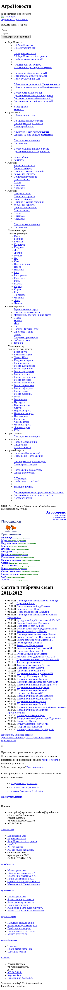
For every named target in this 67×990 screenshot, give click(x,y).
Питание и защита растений (29, 171)
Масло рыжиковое (24, 385)
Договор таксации (23, 498)
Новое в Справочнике (25, 442)
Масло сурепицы (23, 393)
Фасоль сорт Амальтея (28, 662)
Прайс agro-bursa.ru (24, 126)
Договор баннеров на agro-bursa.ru (32, 151)
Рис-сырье (19, 278)
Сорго (17, 289)
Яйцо (17, 300)
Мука (17, 396)
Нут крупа (19, 402)
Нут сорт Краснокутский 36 (32, 676)
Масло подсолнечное (25, 377)
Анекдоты (19, 188)
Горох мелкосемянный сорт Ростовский (38, 659)
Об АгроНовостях (23, 45)
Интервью (19, 185)
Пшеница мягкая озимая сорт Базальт (36, 634)
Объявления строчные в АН (37, 84)
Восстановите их (35, 767)
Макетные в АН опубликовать (23, 884)
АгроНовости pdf (27, 64)
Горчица (18, 238)
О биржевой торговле (25, 176)
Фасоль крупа (21, 421)
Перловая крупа (22, 410)
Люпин (18, 252)
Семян (17, 334)
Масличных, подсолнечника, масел (32, 315)
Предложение (28, 470)
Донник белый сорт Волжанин (33, 623)
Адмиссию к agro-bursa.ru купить (25, 907)
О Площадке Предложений (28, 456)
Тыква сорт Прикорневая (30, 645)
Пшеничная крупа (24, 413)
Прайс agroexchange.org (26, 481)
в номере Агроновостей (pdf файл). (27, 791)
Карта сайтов (21, 106)
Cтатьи (17, 182)
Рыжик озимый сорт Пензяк (32, 631)
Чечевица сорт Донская (29, 642)
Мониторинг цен (16, 835)
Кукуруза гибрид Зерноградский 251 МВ (38, 620)
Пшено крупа (21, 416)
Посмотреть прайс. (11, 796)
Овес (16, 261)
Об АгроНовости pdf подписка (30, 56)
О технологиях (22, 179)
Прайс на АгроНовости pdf (28, 59)
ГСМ (16, 430)
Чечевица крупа (22, 424)
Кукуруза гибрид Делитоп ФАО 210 (36, 656)
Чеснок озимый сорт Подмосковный (36, 637)
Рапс (16, 272)
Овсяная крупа (22, 405)
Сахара (17, 317)
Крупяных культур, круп (27, 312)
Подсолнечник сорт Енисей (31, 704)
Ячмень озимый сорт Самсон (32, 653)
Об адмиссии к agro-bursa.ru (28, 120)
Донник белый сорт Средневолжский (37, 628)
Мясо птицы (20, 399)
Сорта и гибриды (23, 168)
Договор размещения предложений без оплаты (39, 492)
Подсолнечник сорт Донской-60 (34, 698)
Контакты (19, 109)
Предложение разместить (20, 931)
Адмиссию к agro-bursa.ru (31, 132)
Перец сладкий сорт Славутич (33, 611)
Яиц (16, 326)
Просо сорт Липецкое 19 (30, 651)
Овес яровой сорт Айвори (30, 625)
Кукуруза (19, 247)
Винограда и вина (23, 331)
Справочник (20, 143)
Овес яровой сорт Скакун (30, 667)
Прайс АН (13, 844)
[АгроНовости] (8, 16)
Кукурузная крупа (23, 360)
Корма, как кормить (24, 174)
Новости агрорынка (24, 165)
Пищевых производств (26, 337)
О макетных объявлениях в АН (30, 76)
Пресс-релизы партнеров (27, 140)
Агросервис (56, 512)
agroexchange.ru (8, 916)
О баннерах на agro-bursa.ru (28, 123)
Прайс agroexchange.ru (25, 464)
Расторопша (20, 275)
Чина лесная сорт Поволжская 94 (34, 648)
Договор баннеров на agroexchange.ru (33, 495)
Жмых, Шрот (21, 357)
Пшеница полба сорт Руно (31, 715)
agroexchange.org (9, 940)
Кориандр (19, 244)
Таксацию (23, 486)
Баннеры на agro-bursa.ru (33, 134)
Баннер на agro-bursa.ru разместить (25, 910)
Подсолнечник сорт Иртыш (31, 701)
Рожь (17, 280)
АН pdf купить (15, 847)
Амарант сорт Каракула (29, 726)
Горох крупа (20, 351)
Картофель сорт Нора (28, 609)
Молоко (18, 255)
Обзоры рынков (22, 193)
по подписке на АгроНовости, (25, 787)
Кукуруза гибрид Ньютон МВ (33, 724)
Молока (18, 320)
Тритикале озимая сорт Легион (33, 665)
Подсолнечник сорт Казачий (32, 690)
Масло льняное (22, 374)
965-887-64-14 (14, 972)
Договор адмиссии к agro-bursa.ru (31, 148)
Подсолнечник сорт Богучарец (33, 687)
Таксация (12, 946)
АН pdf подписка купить (20, 849)
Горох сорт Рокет (26, 603)
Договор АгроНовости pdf (28, 92)
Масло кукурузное (24, 371)
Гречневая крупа (23, 354)
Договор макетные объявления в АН (33, 101)
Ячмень (18, 303)
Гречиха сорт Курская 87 (30, 693)
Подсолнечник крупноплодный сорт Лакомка (41, 707)
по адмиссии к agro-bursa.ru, (24, 783)
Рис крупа (19, 419)
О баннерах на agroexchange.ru (30, 461)
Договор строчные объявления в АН (33, 98)
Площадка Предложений (27, 453)
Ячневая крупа (22, 427)
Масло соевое (21, 391)
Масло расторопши (24, 382)
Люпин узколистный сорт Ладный (35, 729)
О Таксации (20, 478)
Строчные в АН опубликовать (23, 881)
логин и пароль (50, 759)
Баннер (24, 472)
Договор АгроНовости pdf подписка (33, 95)
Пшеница (19, 269)
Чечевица (19, 297)
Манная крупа (21, 363)
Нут (16, 258)
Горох (17, 236)
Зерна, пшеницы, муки (26, 309)
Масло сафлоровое (24, 388)
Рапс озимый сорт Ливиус (31, 670)
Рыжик (18, 283)
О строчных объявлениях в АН (30, 73)
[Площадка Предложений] (11, 534)
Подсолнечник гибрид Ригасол (33, 606)
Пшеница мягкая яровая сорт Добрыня (37, 681)
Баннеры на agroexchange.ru (22, 925)
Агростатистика (22, 447)
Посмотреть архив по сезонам (17, 734)
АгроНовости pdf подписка (33, 67)
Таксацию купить (16, 951)
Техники (18, 343)
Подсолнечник (22, 264)
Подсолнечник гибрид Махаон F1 (35, 673)
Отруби (18, 407)
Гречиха (18, 241)
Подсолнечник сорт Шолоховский (35, 695)
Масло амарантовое (24, 365)
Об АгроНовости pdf (25, 53)
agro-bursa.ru (7, 890)
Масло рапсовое (22, 379)
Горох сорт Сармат (27, 721)
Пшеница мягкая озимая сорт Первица (37, 600)
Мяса (16, 323)
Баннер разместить (17, 934)
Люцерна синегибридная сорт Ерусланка (39, 718)
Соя (16, 292)
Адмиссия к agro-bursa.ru (14, 19)
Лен (16, 250)
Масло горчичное (23, 368)
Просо (17, 266)
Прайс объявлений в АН (27, 78)
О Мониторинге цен (25, 48)
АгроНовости (7, 829)
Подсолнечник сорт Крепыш (32, 679)
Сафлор (18, 286)
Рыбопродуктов (22, 340)
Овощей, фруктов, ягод (26, 329)
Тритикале (19, 294)
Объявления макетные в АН (37, 87)
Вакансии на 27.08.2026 (20, 978)
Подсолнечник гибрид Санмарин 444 (37, 684)
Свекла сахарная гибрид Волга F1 (35, 639)
